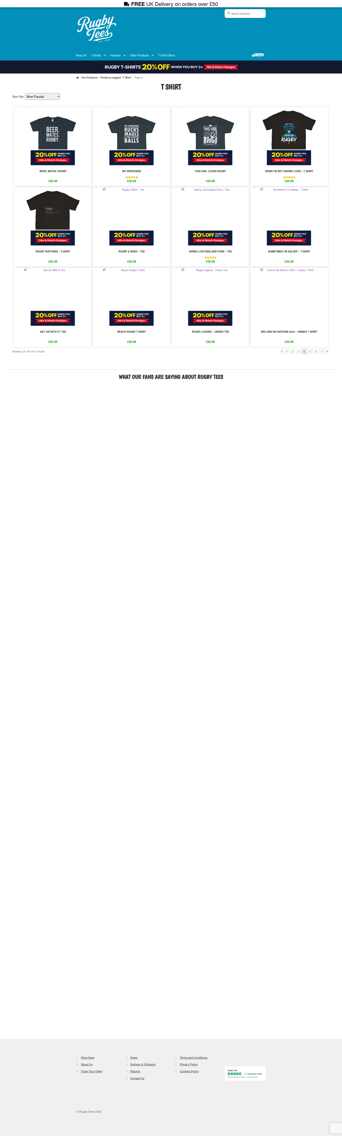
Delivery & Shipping (143, 1064)
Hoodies (115, 55)
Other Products (139, 55)
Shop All (81, 55)
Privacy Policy (189, 1064)
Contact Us (137, 1078)
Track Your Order (91, 1071)
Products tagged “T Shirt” (116, 77)
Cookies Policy (189, 1071)
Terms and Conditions (193, 1058)
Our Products (90, 77)
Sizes (133, 1058)
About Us (87, 1064)
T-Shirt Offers (166, 55)
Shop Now (87, 1058)
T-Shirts (96, 55)
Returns (135, 1071)
